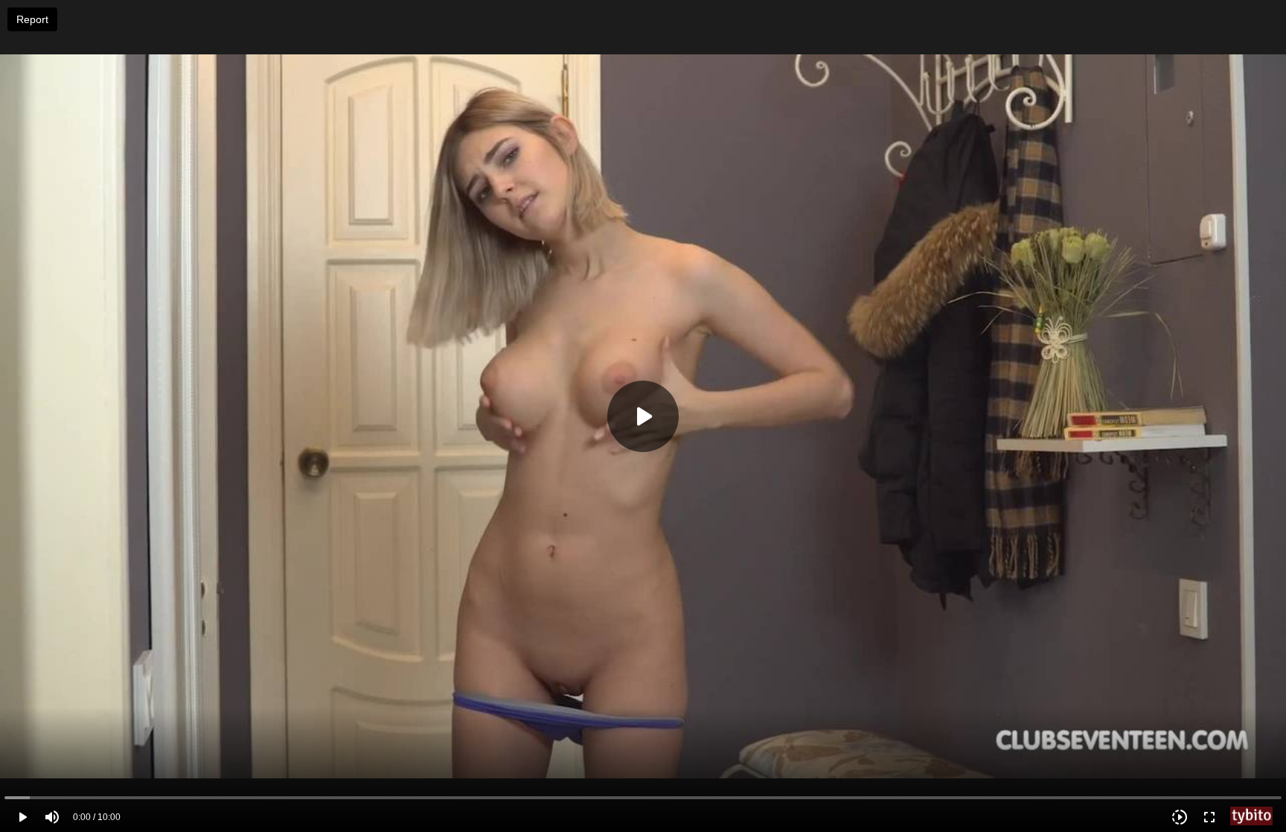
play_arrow (22, 817)
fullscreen (1209, 817)
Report (32, 19)
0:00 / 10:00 (97, 817)
